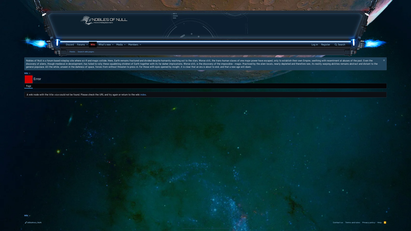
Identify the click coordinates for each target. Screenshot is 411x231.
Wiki (93, 44)
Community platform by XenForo (205, 228)
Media (119, 44)
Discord (70, 44)
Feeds (72, 51)
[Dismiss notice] (383, 60)
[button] (87, 44)
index (143, 94)
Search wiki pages (86, 51)
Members (133, 44)
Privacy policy (368, 222)
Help (379, 222)
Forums (81, 44)
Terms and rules (352, 222)
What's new (104, 44)
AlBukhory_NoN (34, 222)
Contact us (338, 222)
